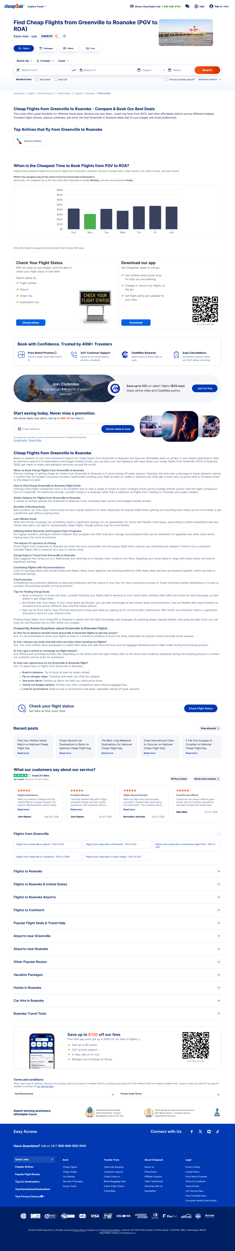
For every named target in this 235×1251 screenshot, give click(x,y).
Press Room (151, 1171)
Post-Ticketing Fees (195, 1195)
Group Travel (69, 1186)
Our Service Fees (194, 1191)
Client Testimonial (154, 1181)
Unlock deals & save (118, 429)
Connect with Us (166, 1131)
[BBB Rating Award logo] (217, 1114)
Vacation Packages (73, 1181)
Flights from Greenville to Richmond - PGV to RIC (111, 844)
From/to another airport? (182, 79)
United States (64, 93)
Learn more (65, 393)
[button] (155, 6)
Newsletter (150, 1191)
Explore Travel (35, 6)
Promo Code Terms (131, 1093)
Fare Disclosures (24, 1093)
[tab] (24, 48)
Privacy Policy (34, 440)
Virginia (78, 93)
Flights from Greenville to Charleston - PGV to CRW (42, 856)
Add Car (63, 79)
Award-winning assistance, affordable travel (32, 1112)
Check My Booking (113, 1167)
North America (45, 93)
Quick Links (22, 1159)
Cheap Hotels (70, 1171)
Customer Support (113, 1171)
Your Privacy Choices (27, 1196)
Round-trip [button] (23, 60)
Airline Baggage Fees (115, 1181)
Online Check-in (112, 1176)
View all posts (208, 728)
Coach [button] (61, 60)
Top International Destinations (32, 1189)
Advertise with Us (154, 1186)
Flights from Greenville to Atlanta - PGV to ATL (40, 844)
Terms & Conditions (195, 1181)
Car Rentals (69, 1176)
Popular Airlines (24, 1166)
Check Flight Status (201, 708)
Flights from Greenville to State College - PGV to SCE (113, 856)
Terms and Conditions (110, 1230)
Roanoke (89, 93)
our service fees (45, 1086)
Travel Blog (109, 1191)
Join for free (204, 388)
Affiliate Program (153, 1176)
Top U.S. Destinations (27, 1181)
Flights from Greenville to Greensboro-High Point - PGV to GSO (185, 845)
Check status (31, 322)
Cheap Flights (70, 1167)
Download (136, 322)
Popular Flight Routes (27, 1174)
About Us (149, 1167)
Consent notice (20, 440)
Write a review (179, 778)
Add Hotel (45, 79)
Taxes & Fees (192, 1186)
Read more (23, 753)
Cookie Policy (192, 1171)
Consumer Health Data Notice (200, 1200)
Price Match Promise (196, 1176)
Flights (31, 93)
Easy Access (25, 1131)
